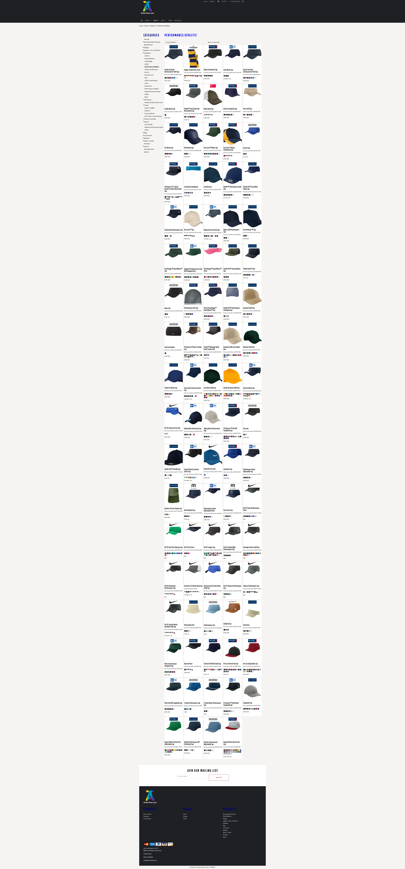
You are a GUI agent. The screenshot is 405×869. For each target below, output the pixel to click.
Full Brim (147, 110)
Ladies (146, 64)
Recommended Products (152, 42)
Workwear (147, 99)
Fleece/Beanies (149, 58)
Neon (146, 97)
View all (146, 39)
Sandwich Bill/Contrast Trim (153, 102)
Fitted (146, 130)
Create (146, 26)
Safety (146, 94)
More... (225, 837)
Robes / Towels (149, 141)
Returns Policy (147, 814)
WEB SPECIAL (148, 45)
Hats (145, 77)
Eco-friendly (148, 124)
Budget (146, 47)
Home (141, 26)
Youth (146, 105)
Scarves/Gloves (149, 113)
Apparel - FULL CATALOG (152, 50)
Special (146, 152)
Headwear (152, 26)
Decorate (167, 75)
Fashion (147, 56)
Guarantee (146, 816)
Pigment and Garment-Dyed (153, 127)
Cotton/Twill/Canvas (151, 69)
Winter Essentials (150, 119)
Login (205, 1)
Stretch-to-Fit (148, 75)
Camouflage (148, 61)
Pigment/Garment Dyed (152, 91)
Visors (146, 83)
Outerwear (148, 86)
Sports (146, 121)
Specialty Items (149, 149)
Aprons (146, 146)
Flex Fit (146, 72)
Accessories (148, 135)
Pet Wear (147, 143)
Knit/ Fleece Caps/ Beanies (153, 116)
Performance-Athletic (151, 88)
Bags (145, 132)
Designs (185, 816)
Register (212, 1)
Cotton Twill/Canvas (150, 80)
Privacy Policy (147, 819)
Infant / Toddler (149, 108)
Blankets (146, 138)
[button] (225, 1)
